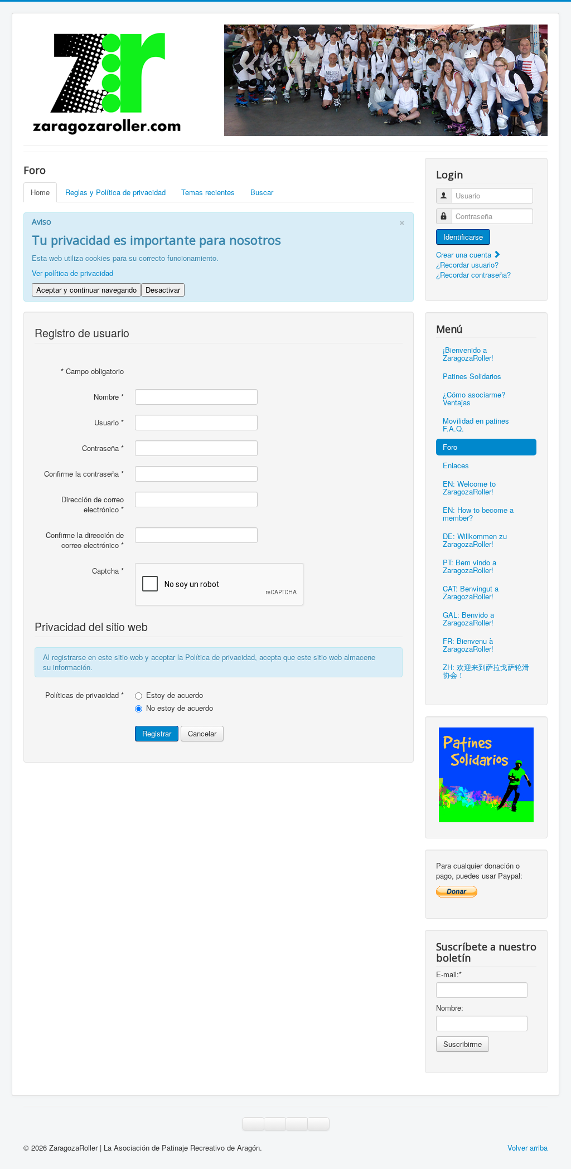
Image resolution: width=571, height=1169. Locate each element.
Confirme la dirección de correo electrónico (85, 540)
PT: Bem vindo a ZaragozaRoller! (469, 566)
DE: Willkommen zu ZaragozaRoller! (475, 540)
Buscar (261, 192)
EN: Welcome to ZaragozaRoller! (469, 487)
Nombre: (449, 1008)
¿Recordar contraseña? (473, 274)
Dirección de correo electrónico (92, 504)
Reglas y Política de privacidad (115, 192)
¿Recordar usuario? (467, 264)
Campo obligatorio (92, 371)
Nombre (109, 397)
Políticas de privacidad (84, 695)
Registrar (156, 733)
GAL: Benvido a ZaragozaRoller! (468, 618)
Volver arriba (527, 1147)
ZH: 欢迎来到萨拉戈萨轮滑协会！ (486, 671)
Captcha (108, 571)
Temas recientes (208, 192)
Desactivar (163, 289)
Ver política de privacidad (72, 273)
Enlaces (456, 465)
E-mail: (449, 974)
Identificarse (463, 236)
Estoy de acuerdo (174, 695)
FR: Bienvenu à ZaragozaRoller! (468, 645)
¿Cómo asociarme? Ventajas (474, 398)
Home (40, 192)
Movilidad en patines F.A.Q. (476, 424)
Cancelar (202, 733)
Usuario (109, 423)
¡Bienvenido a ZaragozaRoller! (468, 354)
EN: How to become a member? (478, 514)
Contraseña (103, 448)
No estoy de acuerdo (179, 708)
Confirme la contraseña (84, 474)
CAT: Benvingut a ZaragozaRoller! (471, 592)
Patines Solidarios (472, 376)
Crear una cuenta (464, 254)
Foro (450, 447)
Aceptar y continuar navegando (86, 289)
